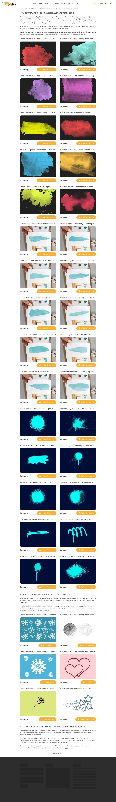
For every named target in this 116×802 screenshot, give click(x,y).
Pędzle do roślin (48, 719)
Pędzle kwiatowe (48, 645)
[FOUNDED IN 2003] (9, 3)
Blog (77, 3)
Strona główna (37, 3)
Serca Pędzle (89, 682)
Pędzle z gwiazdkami (87, 719)
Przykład (56, 3)
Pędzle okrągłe (49, 682)
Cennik (63, 3)
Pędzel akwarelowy (47, 69)
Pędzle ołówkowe (88, 645)
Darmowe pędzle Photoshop (41, 594)
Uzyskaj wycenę (101, 3)
